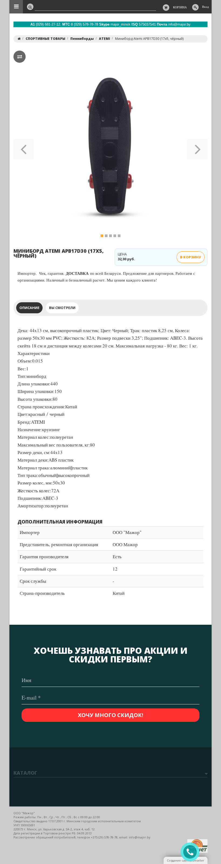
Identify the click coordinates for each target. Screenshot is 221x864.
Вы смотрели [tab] (62, 307)
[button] (23, 147)
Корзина (180, 7)
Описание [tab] (29, 307)
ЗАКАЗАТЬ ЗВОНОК (192, 852)
